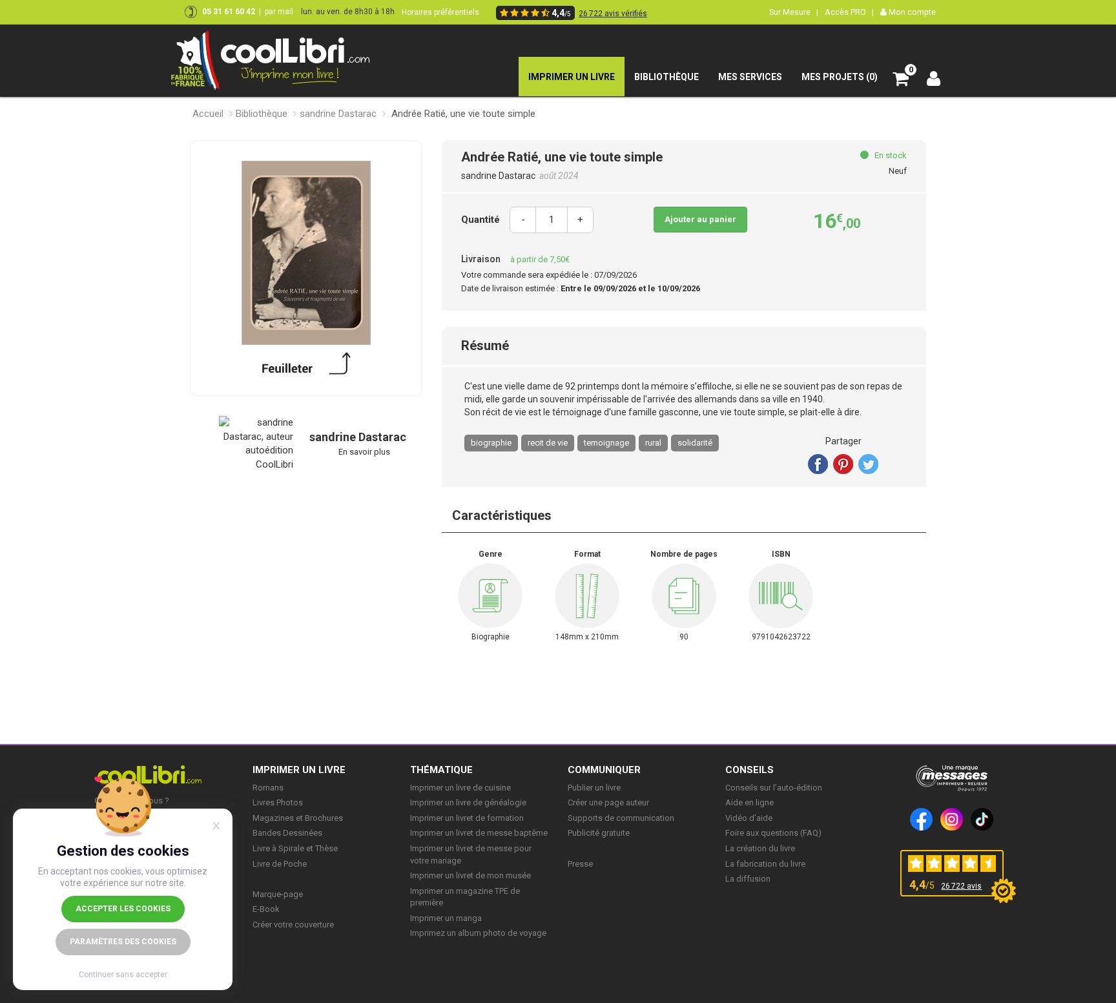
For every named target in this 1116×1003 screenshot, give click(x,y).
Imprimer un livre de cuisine (460, 787)
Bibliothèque (261, 113)
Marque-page (278, 894)
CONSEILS (749, 770)
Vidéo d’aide (748, 818)
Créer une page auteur (608, 802)
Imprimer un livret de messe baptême (479, 833)
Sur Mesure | (793, 12)
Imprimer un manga (446, 918)
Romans (268, 787)
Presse (580, 864)
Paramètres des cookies (123, 941)
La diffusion (747, 879)
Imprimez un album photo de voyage (478, 933)
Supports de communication (621, 818)
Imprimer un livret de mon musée (470, 875)
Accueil (207, 113)
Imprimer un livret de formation (467, 818)
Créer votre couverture (293, 924)
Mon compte (911, 12)
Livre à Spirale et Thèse (295, 848)
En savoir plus (364, 452)
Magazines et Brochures (298, 818)
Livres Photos (278, 802)
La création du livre (760, 848)
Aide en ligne (749, 802)
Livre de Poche (280, 864)
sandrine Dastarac (338, 113)
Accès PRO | (849, 12)
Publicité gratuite (599, 833)
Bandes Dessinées (287, 833)
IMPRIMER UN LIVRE (299, 770)
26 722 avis (961, 886)
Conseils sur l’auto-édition (773, 787)
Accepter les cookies (123, 908)
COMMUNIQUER (604, 770)
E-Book (266, 909)
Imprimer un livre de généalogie (468, 802)
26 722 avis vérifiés (613, 13)
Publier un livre (594, 787)
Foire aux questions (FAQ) (773, 833)
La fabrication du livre (765, 864)
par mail (279, 11)
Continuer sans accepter (123, 974)
